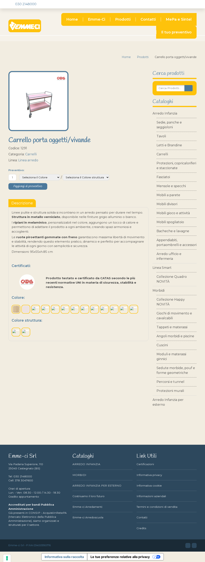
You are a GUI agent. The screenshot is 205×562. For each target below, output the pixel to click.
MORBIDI (79, 475)
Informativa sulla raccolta (64, 557)
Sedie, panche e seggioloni (169, 124)
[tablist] (22, 203)
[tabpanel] (78, 274)
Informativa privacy (149, 475)
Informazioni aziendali (151, 496)
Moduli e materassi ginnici (171, 356)
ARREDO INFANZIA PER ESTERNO (96, 485)
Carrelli (162, 154)
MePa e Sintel (179, 19)
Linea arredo (28, 160)
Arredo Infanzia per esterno (168, 402)
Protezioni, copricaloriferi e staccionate (176, 165)
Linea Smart (162, 268)
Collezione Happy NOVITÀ (171, 302)
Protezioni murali (170, 391)
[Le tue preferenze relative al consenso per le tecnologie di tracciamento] (7, 558)
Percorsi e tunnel (170, 382)
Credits (141, 528)
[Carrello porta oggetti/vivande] (38, 101)
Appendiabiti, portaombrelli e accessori (177, 242)
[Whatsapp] (61, 4)
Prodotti (123, 19)
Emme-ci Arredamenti (87, 506)
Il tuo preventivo (176, 32)
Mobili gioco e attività (173, 213)
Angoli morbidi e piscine (175, 336)
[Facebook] (47, 4)
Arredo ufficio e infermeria (169, 256)
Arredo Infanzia (165, 113)
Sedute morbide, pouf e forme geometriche (176, 370)
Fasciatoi (163, 177)
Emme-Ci (96, 19)
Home (72, 19)
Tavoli (161, 136)
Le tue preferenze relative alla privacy (120, 557)
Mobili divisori (167, 204)
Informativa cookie (149, 485)
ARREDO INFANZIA (86, 464)
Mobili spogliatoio (170, 222)
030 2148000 (25, 4)
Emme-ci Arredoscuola (87, 517)
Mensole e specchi (171, 186)
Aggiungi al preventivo (27, 186)
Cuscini (162, 345)
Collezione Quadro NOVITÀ (172, 279)
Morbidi (159, 290)
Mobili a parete (168, 195)
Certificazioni (145, 464)
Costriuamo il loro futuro (88, 496)
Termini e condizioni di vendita (157, 506)
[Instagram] (54, 4)
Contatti (148, 19)
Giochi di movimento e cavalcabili (174, 315)
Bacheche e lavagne (173, 231)
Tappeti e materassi (172, 327)
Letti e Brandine (169, 145)
